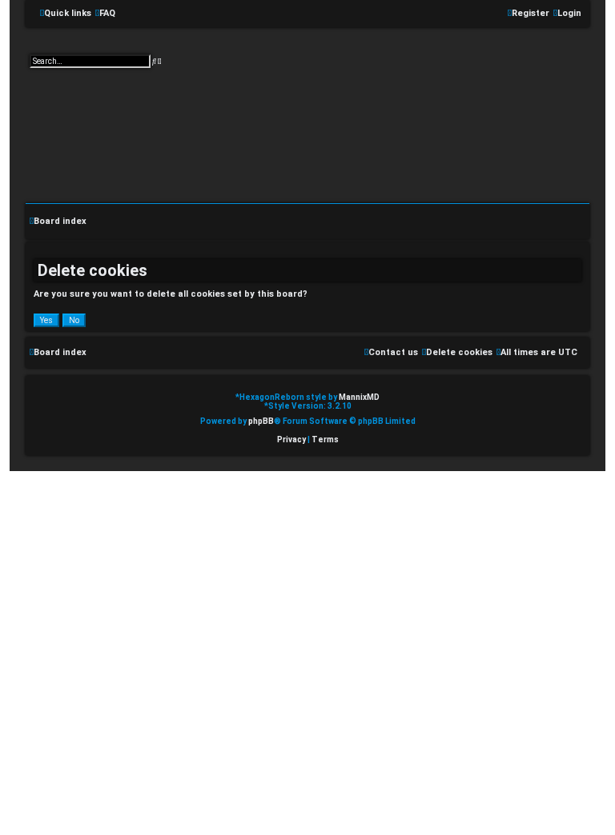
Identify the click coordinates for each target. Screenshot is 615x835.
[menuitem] (105, 13)
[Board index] (307, 122)
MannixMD (359, 397)
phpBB (261, 421)
